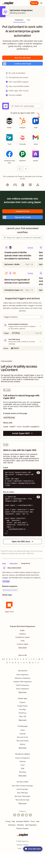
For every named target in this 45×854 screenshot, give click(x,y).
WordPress (22, 713)
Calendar (22, 761)
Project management (22, 758)
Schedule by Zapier (22, 637)
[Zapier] (8, 3)
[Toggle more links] (22, 647)
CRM (22, 768)
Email (22, 765)
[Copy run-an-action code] (38, 497)
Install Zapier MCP (21, 433)
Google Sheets (22, 706)
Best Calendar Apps (22, 800)
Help (7, 581)
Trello (22, 641)
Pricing (8, 821)
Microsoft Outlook (22, 741)
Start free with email (22, 58)
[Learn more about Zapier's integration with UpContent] (4, 568)
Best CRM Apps (22, 793)
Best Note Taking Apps (22, 796)
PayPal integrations (22, 685)
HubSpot (22, 634)
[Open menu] (41, 3)
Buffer (22, 630)
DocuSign (22, 709)
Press (33, 821)
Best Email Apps (22, 789)
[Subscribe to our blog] (30, 815)
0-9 (3, 659)
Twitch (22, 730)
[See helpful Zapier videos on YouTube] (26, 815)
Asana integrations (22, 689)
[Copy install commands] (38, 472)
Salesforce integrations (22, 678)
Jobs (37, 821)
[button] (22, 64)
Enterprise (12, 825)
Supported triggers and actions (22, 298)
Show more (22, 692)
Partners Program (22, 828)
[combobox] (26, 106)
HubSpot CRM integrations (22, 681)
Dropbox (22, 702)
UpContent (13, 563)
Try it (27, 264)
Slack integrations (22, 674)
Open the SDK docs (21, 541)
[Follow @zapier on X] (22, 815)
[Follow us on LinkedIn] (18, 815)
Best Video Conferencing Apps (22, 786)
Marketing (22, 772)
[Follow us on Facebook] (14, 815)
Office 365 (22, 716)
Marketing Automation (17, 13)
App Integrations (31, 825)
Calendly (23, 734)
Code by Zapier (22, 644)
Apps (4, 563)
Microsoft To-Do (22, 737)
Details (30, 248)
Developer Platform (22, 821)
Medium (22, 744)
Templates (20, 825)
